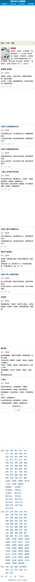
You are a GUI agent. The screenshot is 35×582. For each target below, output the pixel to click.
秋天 (2, 189)
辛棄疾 (8, 539)
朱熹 (20, 530)
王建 (20, 524)
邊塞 (25, 463)
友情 (7, 475)
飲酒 (6, 246)
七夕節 (8, 484)
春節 (25, 478)
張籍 (7, 521)
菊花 (16, 457)
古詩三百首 (19, 505)
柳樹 (20, 457)
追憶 (6, 189)
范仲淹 (8, 551)
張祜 (16, 524)
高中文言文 (9, 502)
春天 (16, 451)
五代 (2, 153)
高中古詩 (18, 496)
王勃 (7, 527)
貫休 (25, 521)
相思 (2, 269)
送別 (25, 466)
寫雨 (9, 144)
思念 (11, 469)
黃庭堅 (27, 557)
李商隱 (27, 539)
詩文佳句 (13, 4)
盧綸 (20, 527)
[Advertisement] (17, 22)
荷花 (11, 457)
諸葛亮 (27, 548)
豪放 (7, 478)
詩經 (11, 478)
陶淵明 (8, 542)
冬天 (7, 454)
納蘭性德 (21, 563)
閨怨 (7, 472)
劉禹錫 (20, 539)
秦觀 (11, 533)
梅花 (7, 457)
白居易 (26, 536)
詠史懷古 (18, 487)
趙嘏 (20, 533)
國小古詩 (18, 493)
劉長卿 (20, 545)
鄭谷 (25, 533)
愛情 (16, 469)
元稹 (11, 515)
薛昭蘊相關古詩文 (12, 580)
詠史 (6, 166)
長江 (20, 460)
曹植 (11, 521)
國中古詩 (9, 496)
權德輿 (27, 554)
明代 (7, 573)
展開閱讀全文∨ (17, 406)
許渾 (7, 524)
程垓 (20, 536)
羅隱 (11, 524)
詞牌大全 (18, 490)
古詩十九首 (19, 502)
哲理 (25, 469)
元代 (25, 570)
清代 (11, 573)
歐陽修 (8, 545)
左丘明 (14, 557)
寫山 (11, 460)
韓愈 (25, 515)
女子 (13, 144)
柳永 (20, 518)
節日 (20, 478)
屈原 (7, 530)
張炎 (16, 536)
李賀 (25, 518)
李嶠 (16, 533)
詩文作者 (22, 4)
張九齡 (14, 560)
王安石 (27, 542)
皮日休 (8, 554)
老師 (20, 472)
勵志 (20, 469)
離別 (2, 246)
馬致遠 (20, 554)
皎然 (16, 521)
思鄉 (7, 469)
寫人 (7, 86)
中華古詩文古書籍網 (17, 1)
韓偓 (16, 530)
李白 (7, 512)
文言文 (21, 576)
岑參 (20, 515)
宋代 (16, 570)
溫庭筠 (27, 545)
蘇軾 (16, 512)
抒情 (11, 466)
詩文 (2, 43)
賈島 (11, 518)
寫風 (20, 454)
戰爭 (11, 475)
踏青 (10, 86)
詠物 (11, 451)
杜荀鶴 (14, 551)
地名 (7, 466)
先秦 (7, 567)
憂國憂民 (9, 487)
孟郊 (20, 521)
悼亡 (11, 472)
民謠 (16, 478)
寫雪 (16, 454)
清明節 (3, 86)
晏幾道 (27, 551)
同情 (9, 189)
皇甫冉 (8, 557)
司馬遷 (14, 563)
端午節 (27, 481)
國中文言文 (19, 499)
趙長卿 (8, 560)
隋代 (25, 567)
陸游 (7, 515)
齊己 (7, 518)
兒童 (7, 463)
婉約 (2, 292)
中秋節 (14, 484)
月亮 (25, 457)
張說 (11, 536)
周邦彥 (20, 551)
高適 (25, 530)
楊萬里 (20, 548)
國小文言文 (9, 499)
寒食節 (14, 481)
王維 (20, 512)
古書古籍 (30, 4)
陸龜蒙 (14, 548)
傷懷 (9, 166)
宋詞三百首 (4, 144)
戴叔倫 (20, 560)
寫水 (16, 460)
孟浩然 (14, 542)
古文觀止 (9, 493)
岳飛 (25, 527)
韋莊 (25, 524)
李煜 (16, 515)
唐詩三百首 (9, 505)
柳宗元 (20, 542)
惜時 (20, 475)
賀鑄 (7, 536)
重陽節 (20, 484)
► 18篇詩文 (25, 64)
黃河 (25, 460)
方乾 (7, 533)
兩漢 (11, 567)
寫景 (7, 451)
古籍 (12, 43)
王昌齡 (8, 548)
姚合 (11, 527)
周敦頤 (8, 563)
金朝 (20, 570)
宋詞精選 (9, 490)
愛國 (16, 466)
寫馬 (16, 463)
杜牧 (25, 512)
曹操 (16, 518)
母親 (25, 472)
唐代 (2, 73)
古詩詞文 (4, 4)
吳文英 (14, 554)
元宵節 (8, 481)
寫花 (25, 454)
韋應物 (14, 545)
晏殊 (16, 527)
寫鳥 (11, 463)
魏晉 (16, 567)
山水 (7, 460)
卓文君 (27, 560)
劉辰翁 (20, 557)
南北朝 (21, 567)
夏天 (20, 451)
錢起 (11, 530)
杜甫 (11, 512)
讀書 (16, 475)
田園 (20, 463)
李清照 (14, 539)
